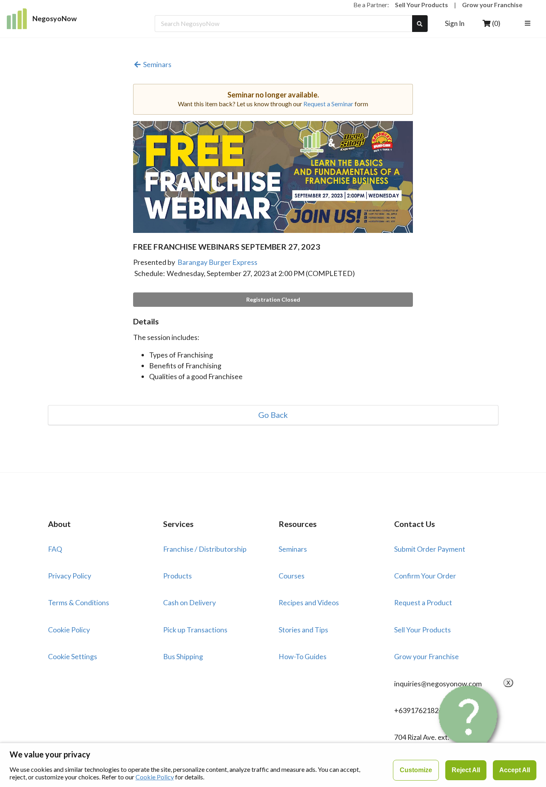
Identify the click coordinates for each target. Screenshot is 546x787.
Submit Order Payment (429, 549)
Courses (292, 575)
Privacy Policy (69, 575)
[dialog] (273, 765)
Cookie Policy (69, 629)
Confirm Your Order (425, 575)
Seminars (157, 64)
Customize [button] (416, 770)
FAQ (55, 549)
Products (177, 575)
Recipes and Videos (309, 602)
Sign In (454, 23)
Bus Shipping (183, 656)
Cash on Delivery (189, 602)
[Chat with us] (470, 720)
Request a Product (423, 602)
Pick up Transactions (195, 629)
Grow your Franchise (492, 4)
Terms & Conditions (78, 602)
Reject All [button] (466, 770)
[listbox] (529, 24)
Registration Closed (273, 299)
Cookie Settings (72, 656)
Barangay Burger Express (217, 262)
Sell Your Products (421, 4)
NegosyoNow (54, 18)
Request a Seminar (328, 103)
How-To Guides (303, 656)
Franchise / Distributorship (205, 549)
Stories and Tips (303, 629)
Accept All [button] (514, 770)
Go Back (273, 415)
